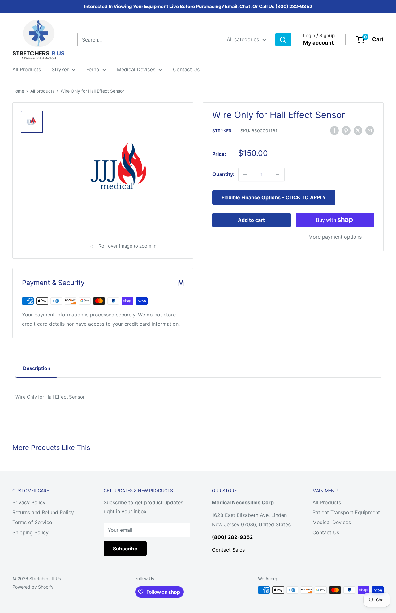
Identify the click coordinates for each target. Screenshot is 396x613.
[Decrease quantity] (245, 174)
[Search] (283, 39)
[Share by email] (369, 130)
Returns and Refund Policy (43, 512)
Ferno (92, 69)
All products (42, 91)
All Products (26, 69)
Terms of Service (32, 522)
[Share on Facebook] (334, 130)
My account (318, 43)
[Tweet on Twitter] (358, 130)
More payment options (335, 237)
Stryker (60, 69)
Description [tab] (36, 368)
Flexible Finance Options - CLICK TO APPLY (274, 197)
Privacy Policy (28, 502)
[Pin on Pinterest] (346, 130)
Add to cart (251, 220)
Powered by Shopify (33, 586)
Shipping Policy (30, 532)
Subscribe (125, 548)
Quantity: (223, 174)
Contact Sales (228, 550)
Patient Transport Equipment (346, 512)
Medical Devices (136, 69)
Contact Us (186, 69)
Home (18, 91)
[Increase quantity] (277, 174)
